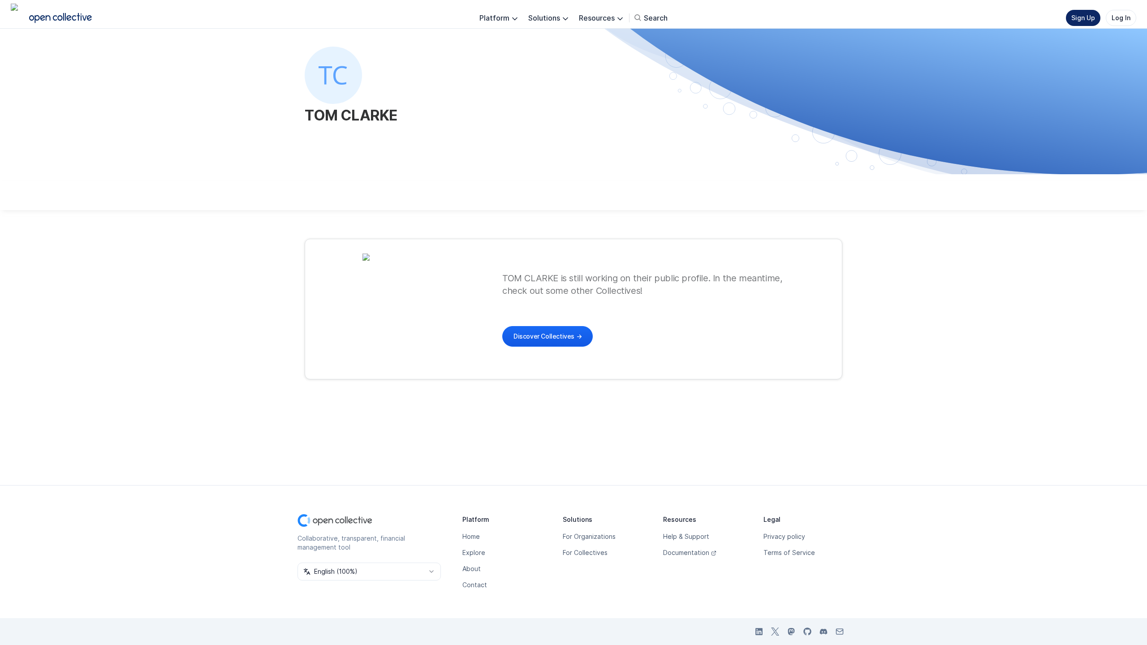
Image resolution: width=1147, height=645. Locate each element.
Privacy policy (784, 536)
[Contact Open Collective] (839, 631)
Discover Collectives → (547, 336)
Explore (473, 552)
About (471, 568)
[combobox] (369, 571)
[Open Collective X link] (775, 631)
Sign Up (1083, 18)
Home (471, 536)
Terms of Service (789, 552)
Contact (474, 585)
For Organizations (589, 536)
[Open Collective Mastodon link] (791, 631)
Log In (1121, 18)
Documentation (686, 552)
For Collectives (585, 552)
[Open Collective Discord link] (823, 631)
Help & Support (686, 536)
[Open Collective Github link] (807, 631)
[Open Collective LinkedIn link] (759, 631)
